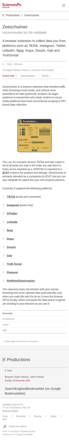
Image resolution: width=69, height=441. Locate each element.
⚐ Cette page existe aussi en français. (20, 341)
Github (53, 416)
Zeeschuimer (31, 15)
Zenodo (45, 75)
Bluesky (38, 416)
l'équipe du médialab (25, 434)
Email (5, 416)
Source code (8, 75)
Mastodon (21, 416)
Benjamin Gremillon (28, 431)
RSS (4, 419)
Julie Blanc (15, 431)
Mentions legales (10, 411)
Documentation (28, 75)
